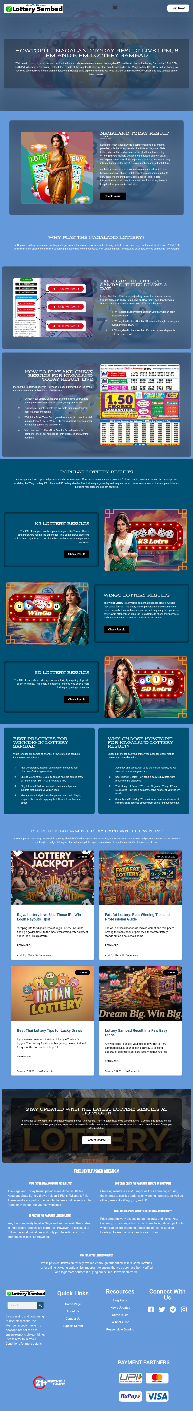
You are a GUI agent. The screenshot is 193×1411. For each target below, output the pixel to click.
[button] (115, 7)
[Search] (40, 1305)
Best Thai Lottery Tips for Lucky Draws (49, 1030)
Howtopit (33, 63)
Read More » (24, 945)
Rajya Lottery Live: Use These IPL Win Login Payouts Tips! (49, 916)
